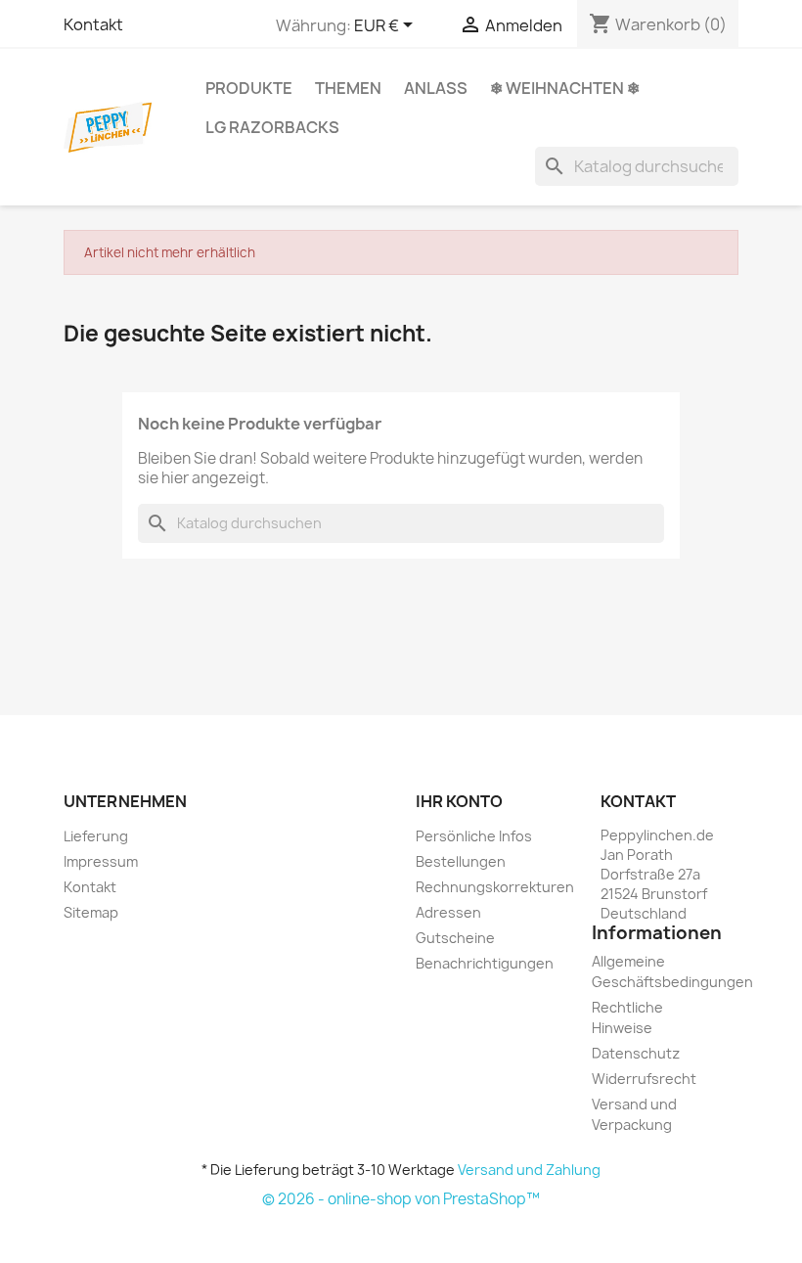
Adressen (448, 912)
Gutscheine (455, 937)
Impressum (101, 861)
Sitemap (91, 912)
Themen (348, 88)
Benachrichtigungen (485, 963)
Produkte (248, 88)
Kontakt (93, 24)
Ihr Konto (459, 801)
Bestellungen (461, 861)
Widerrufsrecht (644, 1078)
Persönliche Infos (474, 836)
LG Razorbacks (272, 127)
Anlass (436, 88)
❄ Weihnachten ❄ (565, 88)
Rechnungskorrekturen (495, 887)
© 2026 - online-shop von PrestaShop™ (401, 1199)
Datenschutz (636, 1053)
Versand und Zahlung (529, 1169)
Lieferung (96, 836)
